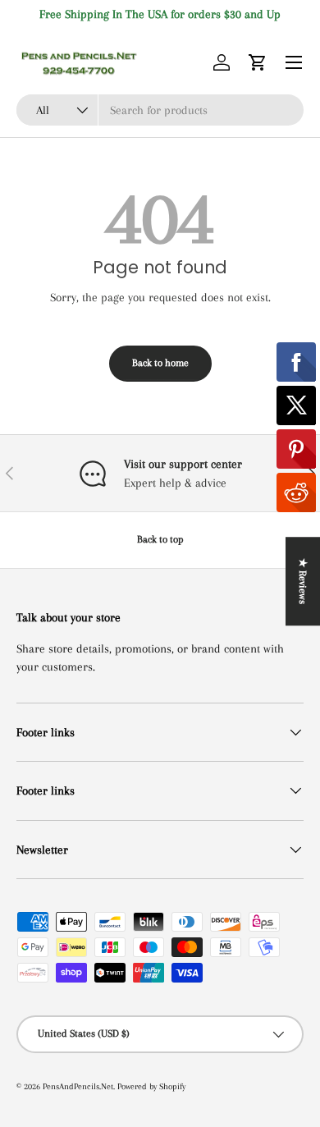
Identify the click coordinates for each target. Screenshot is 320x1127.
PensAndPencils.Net (78, 1086)
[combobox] (160, 110)
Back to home (160, 363)
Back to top (160, 539)
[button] (258, 62)
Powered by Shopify (151, 1086)
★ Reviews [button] (303, 581)
